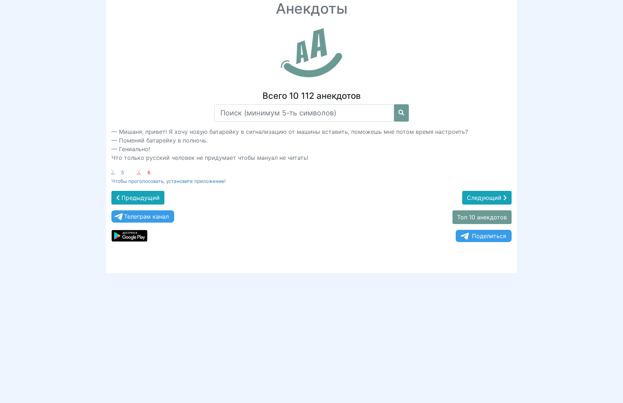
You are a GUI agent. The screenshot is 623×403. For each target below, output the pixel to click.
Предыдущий (140, 197)
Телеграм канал (146, 216)
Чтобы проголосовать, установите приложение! (168, 181)
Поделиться (489, 236)
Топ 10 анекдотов (482, 217)
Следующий (485, 197)
